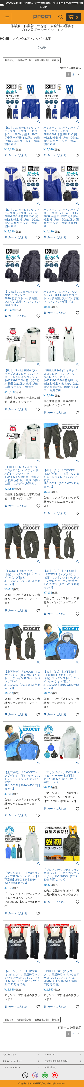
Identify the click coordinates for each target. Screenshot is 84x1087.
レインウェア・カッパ (27, 38)
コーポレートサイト (11, 1067)
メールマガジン (51, 1054)
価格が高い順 (42, 60)
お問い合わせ (50, 1067)
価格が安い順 (24, 60)
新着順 (55, 60)
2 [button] (73, 74)
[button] (78, 74)
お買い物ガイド (9, 1054)
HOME (4, 38)
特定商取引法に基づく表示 (56, 1061)
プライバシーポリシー (12, 1061)
